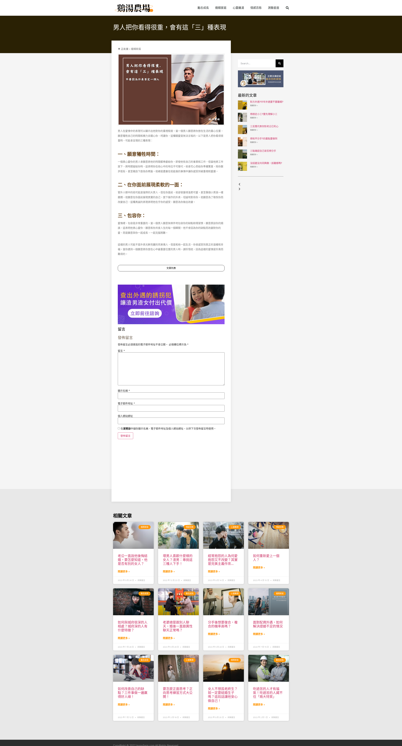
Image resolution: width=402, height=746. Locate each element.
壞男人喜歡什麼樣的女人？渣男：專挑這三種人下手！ (178, 560)
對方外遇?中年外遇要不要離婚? (266, 101)
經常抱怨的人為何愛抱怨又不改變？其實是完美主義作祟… (223, 560)
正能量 (124, 49)
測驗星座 (273, 7)
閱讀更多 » (254, 106)
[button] (287, 8)
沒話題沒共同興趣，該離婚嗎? (266, 163)
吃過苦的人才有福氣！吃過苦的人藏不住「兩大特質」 (268, 693)
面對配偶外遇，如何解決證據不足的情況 (268, 624)
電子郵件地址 (126, 403)
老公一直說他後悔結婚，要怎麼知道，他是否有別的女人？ (132, 560)
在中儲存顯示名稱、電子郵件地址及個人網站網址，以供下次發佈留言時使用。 (168, 428)
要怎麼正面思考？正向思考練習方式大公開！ (178, 693)
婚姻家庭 (220, 7)
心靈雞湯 (238, 7)
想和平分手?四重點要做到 (263, 138)
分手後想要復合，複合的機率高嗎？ (223, 624)
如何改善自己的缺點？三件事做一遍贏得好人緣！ (132, 693)
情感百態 (256, 7)
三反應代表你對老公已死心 (264, 126)
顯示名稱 (124, 390)
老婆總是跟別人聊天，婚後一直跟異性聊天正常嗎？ (178, 626)
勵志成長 (203, 7)
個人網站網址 (125, 416)
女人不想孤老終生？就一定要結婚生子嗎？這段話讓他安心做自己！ (223, 695)
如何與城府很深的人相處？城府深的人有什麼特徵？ (132, 626)
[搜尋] (279, 63)
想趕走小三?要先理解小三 (263, 114)
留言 (121, 351)
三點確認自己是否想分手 (263, 150)
